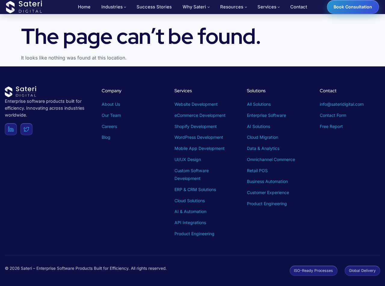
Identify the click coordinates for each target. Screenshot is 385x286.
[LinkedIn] (11, 129)
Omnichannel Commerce (271, 159)
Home (84, 7)
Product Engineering (194, 233)
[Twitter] (26, 129)
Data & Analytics (263, 148)
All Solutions (259, 104)
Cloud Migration (262, 137)
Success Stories (154, 7)
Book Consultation (353, 6)
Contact (298, 7)
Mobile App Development (199, 148)
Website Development (196, 104)
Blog (106, 137)
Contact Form (333, 115)
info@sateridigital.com (342, 104)
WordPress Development (198, 137)
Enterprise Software (266, 115)
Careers (109, 126)
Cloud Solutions (189, 200)
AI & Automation (190, 211)
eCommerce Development (200, 115)
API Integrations (190, 222)
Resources (231, 7)
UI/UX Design (187, 159)
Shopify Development (195, 126)
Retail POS (257, 170)
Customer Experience (268, 192)
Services (266, 7)
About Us (111, 104)
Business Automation (267, 181)
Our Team (111, 115)
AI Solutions (258, 126)
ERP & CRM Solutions (195, 189)
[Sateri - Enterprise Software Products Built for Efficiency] (24, 7)
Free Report (331, 126)
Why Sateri (194, 7)
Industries (112, 7)
